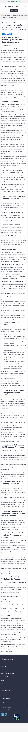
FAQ (2, 683)
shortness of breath (21, 165)
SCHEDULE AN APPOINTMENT (8, 670)
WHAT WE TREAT (5, 663)
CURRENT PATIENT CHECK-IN (7, 673)
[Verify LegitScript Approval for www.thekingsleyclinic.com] (16, 716)
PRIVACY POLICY (5, 687)
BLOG (2, 680)
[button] (26, 7)
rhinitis (20, 492)
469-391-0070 (16, 1)
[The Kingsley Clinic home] (10, 7)
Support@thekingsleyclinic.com (12, 702)
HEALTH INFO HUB (5, 676)
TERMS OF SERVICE (5, 690)
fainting (3, 500)
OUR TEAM (3, 666)
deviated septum (10, 492)
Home (2, 15)
